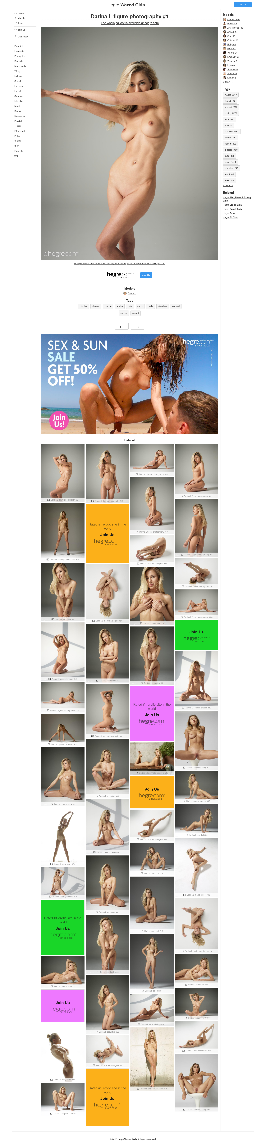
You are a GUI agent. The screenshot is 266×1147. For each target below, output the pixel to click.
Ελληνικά (19, 131)
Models (21, 18)
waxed (135, 313)
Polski (17, 136)
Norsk (17, 106)
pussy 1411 (230, 162)
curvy (140, 306)
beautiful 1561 (232, 131)
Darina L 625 (233, 19)
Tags (20, 23)
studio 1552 (230, 137)
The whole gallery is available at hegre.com (130, 22)
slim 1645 (229, 119)
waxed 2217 (231, 94)
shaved (95, 306)
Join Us (242, 4)
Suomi (17, 81)
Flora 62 (231, 48)
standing (162, 306)
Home (21, 13)
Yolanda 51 (233, 61)
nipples (83, 306)
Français (18, 151)
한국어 (17, 141)
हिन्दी (16, 156)
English (18, 121)
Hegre (126, 4)
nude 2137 (230, 100)
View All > (228, 81)
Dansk (17, 111)
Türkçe (17, 71)
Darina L (132, 293)
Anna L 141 (233, 31)
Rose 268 (232, 23)
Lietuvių (18, 91)
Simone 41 (232, 69)
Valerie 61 (232, 52)
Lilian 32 (231, 77)
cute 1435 (229, 155)
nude (150, 306)
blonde (108, 306)
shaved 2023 (231, 107)
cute (130, 306)
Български (19, 116)
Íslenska (18, 101)
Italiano (18, 76)
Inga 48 (231, 65)
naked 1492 (230, 143)
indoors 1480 (231, 149)
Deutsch (18, 61)
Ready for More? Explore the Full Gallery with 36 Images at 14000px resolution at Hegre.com (119, 263)
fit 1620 (228, 125)
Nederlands (20, 66)
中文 (16, 146)
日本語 (17, 126)
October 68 (232, 40)
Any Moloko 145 (235, 27)
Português (19, 56)
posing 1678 (231, 113)
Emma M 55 (233, 56)
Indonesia (19, 51)
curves (124, 313)
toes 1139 (229, 180)
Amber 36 (232, 73)
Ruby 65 (231, 44)
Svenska (18, 96)
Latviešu (18, 86)
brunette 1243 (231, 168)
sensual (176, 306)
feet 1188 (229, 174)
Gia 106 (231, 36)
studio (120, 306)
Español (18, 46)
